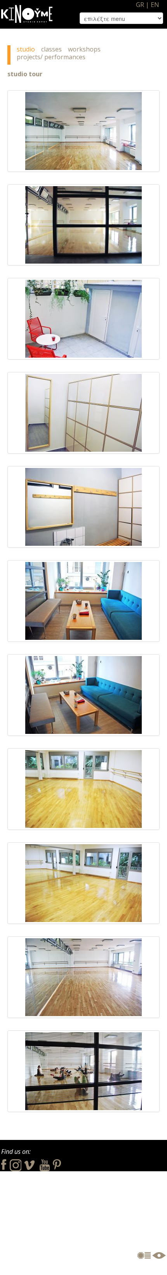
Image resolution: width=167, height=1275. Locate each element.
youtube (45, 1164)
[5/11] (83, 507)
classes (51, 49)
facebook (3, 1164)
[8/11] (83, 789)
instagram (15, 1164)
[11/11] (83, 1071)
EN (155, 4)
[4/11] (83, 413)
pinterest (57, 1164)
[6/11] (83, 601)
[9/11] (83, 883)
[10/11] (83, 977)
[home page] (26, 11)
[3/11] (83, 319)
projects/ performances (51, 57)
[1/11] (83, 131)
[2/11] (83, 225)
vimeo (30, 1164)
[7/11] (83, 695)
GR (140, 4)
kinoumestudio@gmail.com (126, 1225)
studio (26, 49)
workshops (84, 49)
